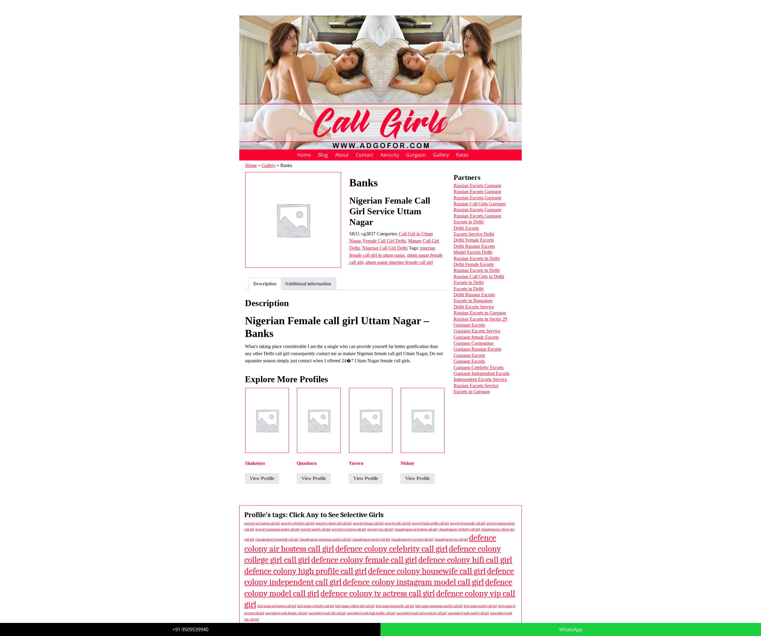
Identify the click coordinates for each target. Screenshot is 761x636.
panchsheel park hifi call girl (327, 613)
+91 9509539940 (190, 629)
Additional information (308, 283)
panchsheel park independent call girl (421, 613)
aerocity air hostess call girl (262, 523)
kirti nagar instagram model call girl (439, 606)
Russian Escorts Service (476, 385)
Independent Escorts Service (480, 379)
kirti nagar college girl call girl (355, 606)
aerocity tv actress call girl (349, 529)
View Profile (262, 478)
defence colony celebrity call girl (391, 549)
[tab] (265, 284)
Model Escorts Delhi (473, 252)
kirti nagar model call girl (480, 606)
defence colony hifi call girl (465, 560)
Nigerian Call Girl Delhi (385, 248)
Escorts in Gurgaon (472, 391)
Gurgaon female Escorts (476, 337)
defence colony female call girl (364, 560)
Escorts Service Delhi (474, 234)
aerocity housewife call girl (467, 523)
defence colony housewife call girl (427, 571)
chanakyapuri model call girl (371, 539)
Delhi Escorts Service (474, 306)
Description (264, 283)
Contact (364, 155)
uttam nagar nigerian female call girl (399, 262)
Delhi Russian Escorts (474, 246)
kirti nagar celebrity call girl (315, 606)
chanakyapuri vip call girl (451, 539)
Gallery (441, 155)
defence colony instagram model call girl (413, 582)
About (342, 155)
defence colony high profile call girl (305, 571)
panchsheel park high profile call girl (371, 613)
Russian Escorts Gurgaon (477, 185)
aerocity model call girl (316, 529)
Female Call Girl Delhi (384, 240)
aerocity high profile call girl (430, 523)
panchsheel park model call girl (468, 613)
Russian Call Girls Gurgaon (480, 203)
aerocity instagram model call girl (277, 529)
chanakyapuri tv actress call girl (412, 539)
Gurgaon (416, 155)
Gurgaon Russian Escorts (477, 349)
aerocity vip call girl (380, 529)
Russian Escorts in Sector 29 (480, 319)
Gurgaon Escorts (469, 325)
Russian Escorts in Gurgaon (480, 312)
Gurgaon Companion (473, 343)
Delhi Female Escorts (474, 240)
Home (304, 155)
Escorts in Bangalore (473, 300)
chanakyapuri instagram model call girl (325, 539)
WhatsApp (570, 629)
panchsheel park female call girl (286, 613)
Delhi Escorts (466, 228)
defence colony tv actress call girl (377, 593)
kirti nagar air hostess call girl (276, 606)
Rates (462, 155)
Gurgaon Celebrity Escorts (479, 367)
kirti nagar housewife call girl (395, 606)
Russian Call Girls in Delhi (479, 276)
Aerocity (389, 155)
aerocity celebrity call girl (298, 523)
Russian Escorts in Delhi (477, 258)
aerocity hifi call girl (398, 523)
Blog (323, 155)
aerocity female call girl (368, 523)
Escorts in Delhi (469, 221)
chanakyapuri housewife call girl (276, 539)
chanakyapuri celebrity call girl (459, 529)
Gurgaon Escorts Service (477, 330)
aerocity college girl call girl (334, 523)
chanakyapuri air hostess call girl (415, 529)
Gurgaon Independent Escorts (482, 373)
